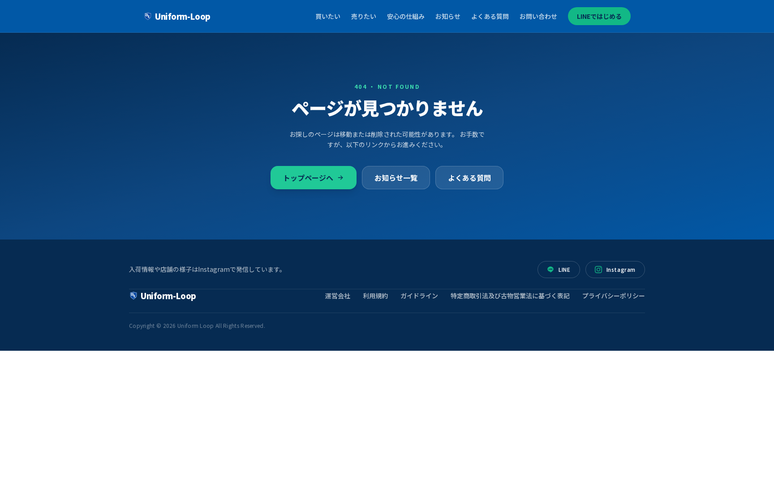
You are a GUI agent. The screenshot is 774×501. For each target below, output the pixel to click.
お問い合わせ (538, 16)
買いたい (327, 16)
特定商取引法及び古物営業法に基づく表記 (510, 295)
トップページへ (308, 177)
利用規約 (375, 295)
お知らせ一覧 (395, 177)
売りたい (363, 16)
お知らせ (447, 16)
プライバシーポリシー (613, 295)
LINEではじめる (599, 16)
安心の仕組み (406, 16)
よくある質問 (490, 16)
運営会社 (337, 295)
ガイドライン (419, 295)
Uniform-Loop (183, 16)
